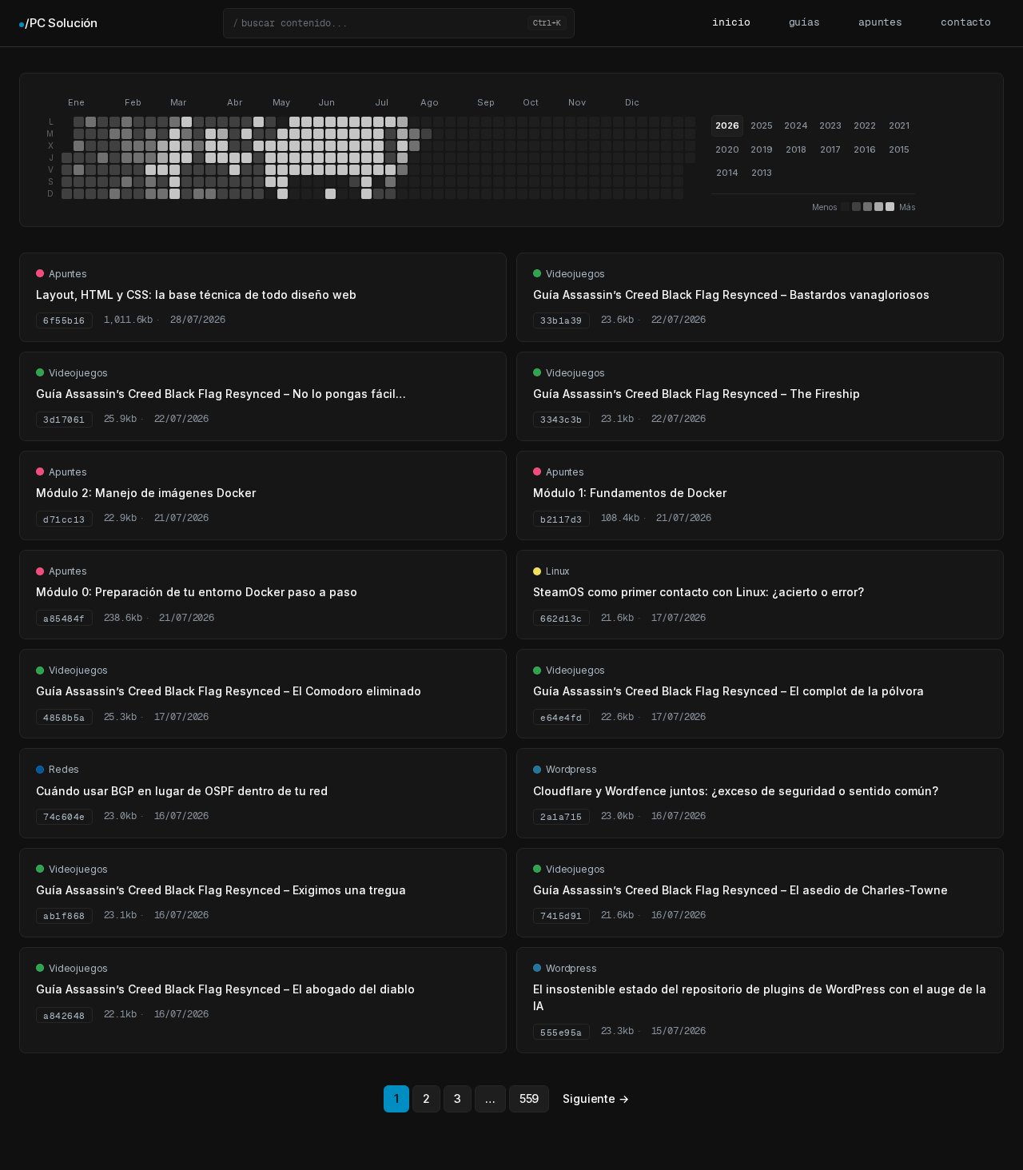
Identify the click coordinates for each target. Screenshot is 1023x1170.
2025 (761, 125)
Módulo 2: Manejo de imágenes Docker (146, 492)
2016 (864, 149)
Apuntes (880, 23)
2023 (830, 125)
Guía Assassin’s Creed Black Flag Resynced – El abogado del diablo (225, 989)
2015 (899, 149)
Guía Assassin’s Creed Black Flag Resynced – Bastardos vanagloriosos (731, 294)
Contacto (966, 23)
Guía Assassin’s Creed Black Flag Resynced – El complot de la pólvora (728, 691)
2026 (726, 125)
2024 (795, 125)
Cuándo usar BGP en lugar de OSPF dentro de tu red (182, 791)
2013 (761, 172)
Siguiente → (595, 1098)
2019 (761, 149)
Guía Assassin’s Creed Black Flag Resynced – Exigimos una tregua (221, 890)
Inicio (731, 23)
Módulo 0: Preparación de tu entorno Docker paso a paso (196, 592)
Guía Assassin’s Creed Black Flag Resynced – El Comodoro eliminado (228, 691)
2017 (830, 149)
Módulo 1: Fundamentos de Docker (629, 492)
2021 (899, 125)
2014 (727, 172)
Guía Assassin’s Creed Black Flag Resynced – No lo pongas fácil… (221, 393)
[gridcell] (67, 158)
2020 (726, 149)
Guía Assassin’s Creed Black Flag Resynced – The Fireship (696, 393)
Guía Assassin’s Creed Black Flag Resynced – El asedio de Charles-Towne (740, 890)
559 (529, 1098)
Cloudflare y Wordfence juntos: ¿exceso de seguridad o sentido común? (735, 791)
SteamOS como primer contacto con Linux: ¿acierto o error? (698, 592)
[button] (399, 23)
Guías (804, 23)
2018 (796, 149)
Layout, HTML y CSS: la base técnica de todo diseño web (196, 294)
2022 (865, 125)
